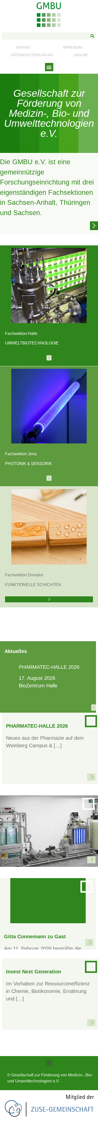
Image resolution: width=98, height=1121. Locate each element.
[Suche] (92, 36)
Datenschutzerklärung (32, 55)
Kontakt (23, 47)
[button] (49, 67)
